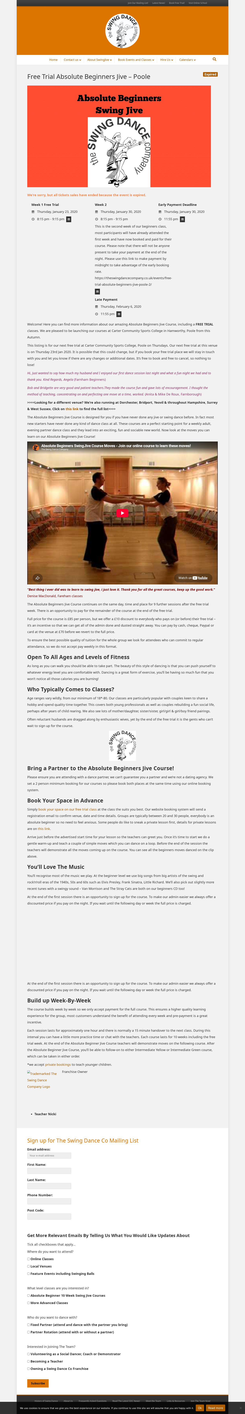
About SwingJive (98, 60)
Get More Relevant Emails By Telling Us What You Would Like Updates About (108, 1235)
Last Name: (36, 1180)
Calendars (186, 60)
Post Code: (35, 1210)
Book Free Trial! (177, 2)
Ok (200, 1408)
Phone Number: (40, 1195)
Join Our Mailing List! (138, 2)
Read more (215, 1408)
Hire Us (165, 60)
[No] (240, 1408)
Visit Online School (198, 2)
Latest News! (158, 2)
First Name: (36, 1164)
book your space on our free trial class (67, 809)
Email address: (38, 1149)
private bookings (58, 1064)
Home (53, 60)
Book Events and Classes (134, 60)
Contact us (71, 60)
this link (72, 409)
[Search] (214, 59)
